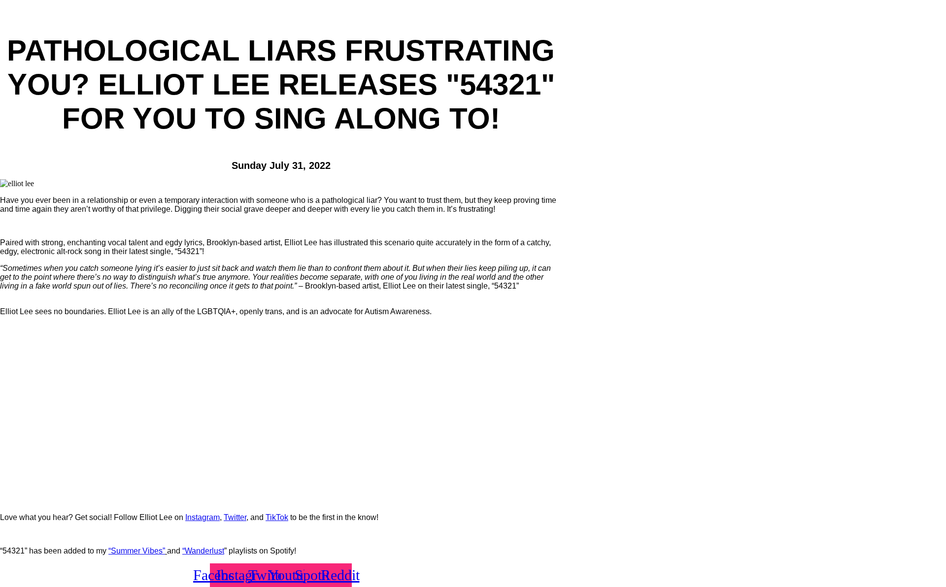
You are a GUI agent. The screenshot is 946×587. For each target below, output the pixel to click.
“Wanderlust (203, 551)
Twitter (235, 517)
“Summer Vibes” (136, 551)
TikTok (277, 517)
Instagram (202, 517)
